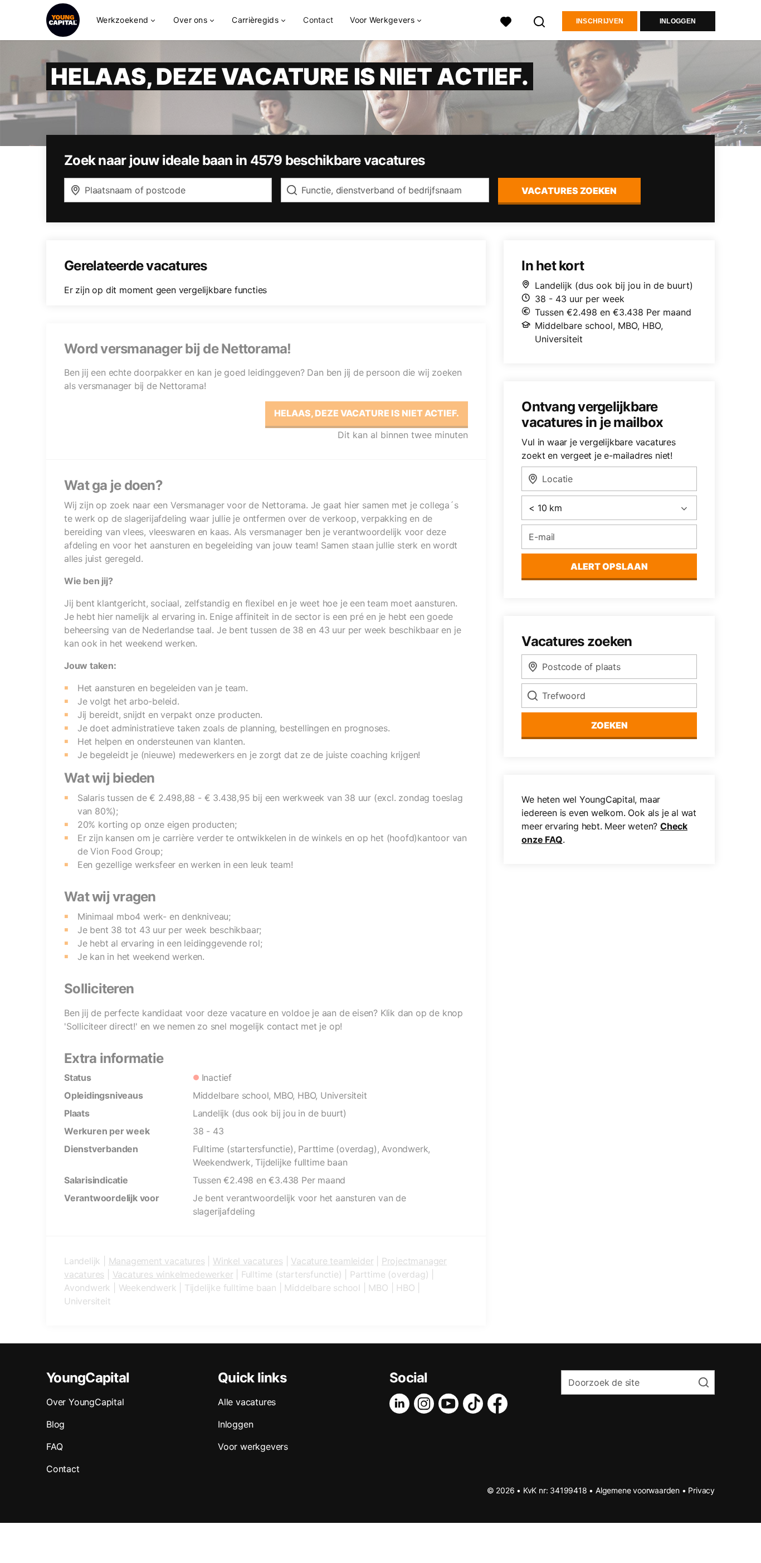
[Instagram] (426, 1404)
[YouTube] (450, 1404)
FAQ (54, 1446)
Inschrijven (599, 21)
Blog (55, 1424)
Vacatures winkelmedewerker (173, 1274)
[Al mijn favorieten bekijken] (506, 20)
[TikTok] (475, 1404)
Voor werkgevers (253, 1446)
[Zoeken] (540, 20)
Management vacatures (157, 1260)
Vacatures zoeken (569, 190)
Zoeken (609, 725)
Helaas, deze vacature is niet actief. (366, 413)
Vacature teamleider (332, 1260)
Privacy (701, 1490)
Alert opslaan (609, 566)
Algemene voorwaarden (638, 1490)
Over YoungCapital (85, 1401)
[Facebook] (499, 1404)
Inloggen (678, 21)
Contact (318, 20)
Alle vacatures (247, 1401)
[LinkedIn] (401, 1404)
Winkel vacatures (248, 1260)
